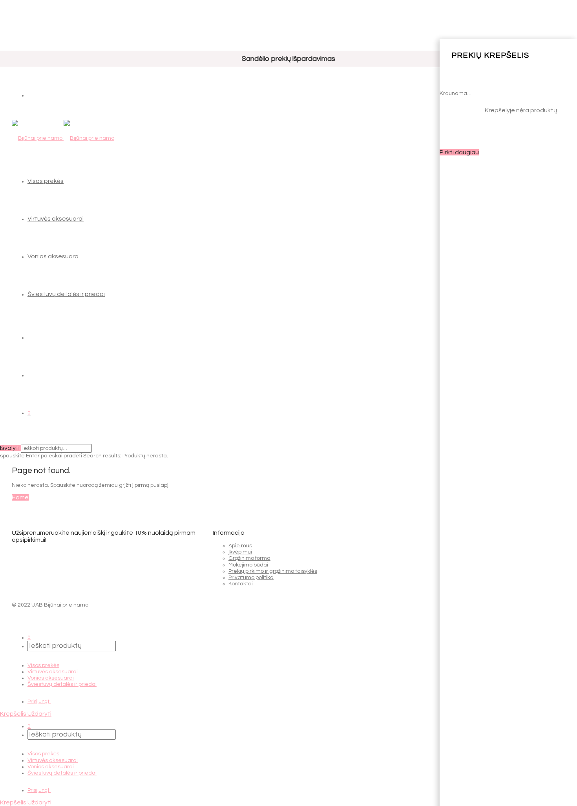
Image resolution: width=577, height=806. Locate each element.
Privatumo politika (251, 577)
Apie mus (240, 545)
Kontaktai (240, 584)
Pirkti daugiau (459, 152)
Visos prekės (45, 181)
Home (20, 497)
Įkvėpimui (240, 552)
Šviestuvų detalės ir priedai (66, 294)
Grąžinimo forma (249, 558)
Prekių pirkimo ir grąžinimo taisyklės (272, 571)
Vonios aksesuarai (53, 256)
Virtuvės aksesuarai (55, 219)
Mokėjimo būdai (248, 565)
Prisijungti (39, 701)
